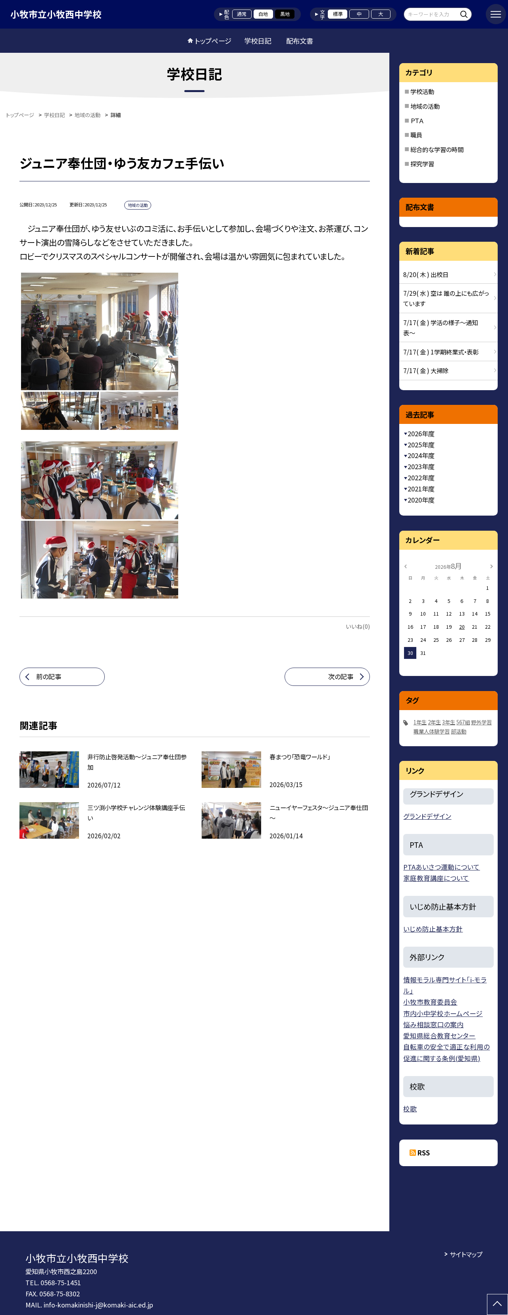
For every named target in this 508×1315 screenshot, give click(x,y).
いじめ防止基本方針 (433, 929)
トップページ (213, 41)
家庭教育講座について (436, 878)
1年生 (420, 722)
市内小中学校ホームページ (443, 1013)
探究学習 (422, 163)
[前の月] (405, 565)
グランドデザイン (427, 816)
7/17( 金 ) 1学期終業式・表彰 (441, 351)
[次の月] (492, 565)
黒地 (285, 13)
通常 (241, 13)
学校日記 (257, 41)
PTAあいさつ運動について (441, 867)
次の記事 (340, 676)
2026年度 (421, 433)
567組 (463, 722)
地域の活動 (425, 106)
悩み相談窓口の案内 (433, 1024)
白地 (263, 13)
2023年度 (421, 466)
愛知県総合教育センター (439, 1035)
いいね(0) (358, 626)
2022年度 (421, 477)
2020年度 (421, 499)
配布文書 (299, 41)
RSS (424, 1152)
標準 (338, 13)
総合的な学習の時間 (437, 149)
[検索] (465, 14)
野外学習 (481, 722)
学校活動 (422, 91)
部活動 (458, 731)
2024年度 (421, 455)
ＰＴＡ (417, 120)
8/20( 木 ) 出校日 (425, 274)
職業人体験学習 (432, 731)
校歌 (410, 1108)
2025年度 (421, 444)
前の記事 (48, 676)
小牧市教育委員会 (430, 1002)
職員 (416, 134)
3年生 (448, 722)
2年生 (434, 722)
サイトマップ (466, 1254)
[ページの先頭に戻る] (497, 1304)
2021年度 (421, 488)
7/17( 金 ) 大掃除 (425, 370)
